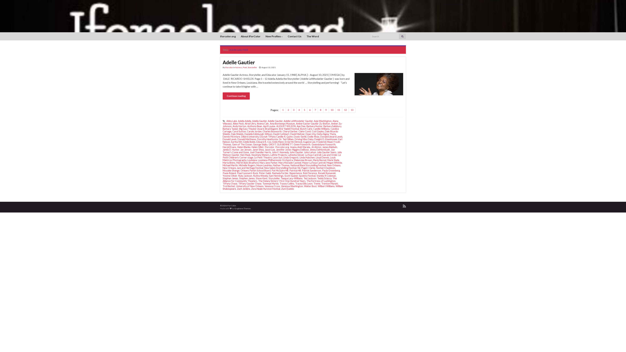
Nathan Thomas (281, 165)
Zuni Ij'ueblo (287, 188)
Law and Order (329, 155)
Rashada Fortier (280, 173)
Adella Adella (244, 121)
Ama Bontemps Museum (282, 123)
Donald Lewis (230, 139)
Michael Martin (230, 165)
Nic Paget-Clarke (306, 168)
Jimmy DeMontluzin (320, 149)
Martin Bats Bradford (247, 162)
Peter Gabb (265, 173)
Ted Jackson (310, 178)
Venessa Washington (292, 186)
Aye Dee (301, 126)
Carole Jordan (254, 131)
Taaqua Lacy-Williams (292, 178)
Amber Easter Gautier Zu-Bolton (313, 123)
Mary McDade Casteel (289, 162)
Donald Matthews (247, 139)
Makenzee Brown (303, 160)
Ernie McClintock (293, 141)
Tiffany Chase (230, 183)
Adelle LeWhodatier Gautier (298, 121)
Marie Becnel (319, 160)
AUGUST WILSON (286, 126)
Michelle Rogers (247, 165)
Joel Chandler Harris (260, 152)
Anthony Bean (254, 126)
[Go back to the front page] (313, 16)
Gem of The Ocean (242, 144)
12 (345, 110)
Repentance (295, 173)
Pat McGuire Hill (280, 170)
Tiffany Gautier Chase (249, 183)
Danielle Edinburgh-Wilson (258, 134)
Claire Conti (304, 131)
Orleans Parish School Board (256, 170)
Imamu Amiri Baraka (300, 147)
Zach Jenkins (243, 188)
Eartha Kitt (236, 141)
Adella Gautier (259, 121)
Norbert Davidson (325, 168)
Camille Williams (321, 128)
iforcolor (229, 67)
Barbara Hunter (314, 126)
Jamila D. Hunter (231, 149)
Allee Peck (238, 123)
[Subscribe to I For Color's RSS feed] (404, 205)
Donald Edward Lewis (331, 136)
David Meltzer (297, 134)
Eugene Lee (309, 141)
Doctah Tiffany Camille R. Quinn (276, 136)
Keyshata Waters (260, 155)
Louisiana (252, 160)
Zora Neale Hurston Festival (265, 188)
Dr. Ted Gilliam (286, 139)
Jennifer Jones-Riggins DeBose (292, 149)
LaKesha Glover (296, 155)
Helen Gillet (258, 147)
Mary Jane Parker (268, 162)
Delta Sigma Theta (326, 134)
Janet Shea (258, 149)
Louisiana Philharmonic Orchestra (275, 160)
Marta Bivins (229, 162)
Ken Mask (245, 155)
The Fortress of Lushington (320, 181)
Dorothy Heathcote (267, 139)
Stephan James (230, 178)
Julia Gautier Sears (326, 152)
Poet (245, 67)
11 (338, 110)
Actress (238, 67)
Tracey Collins (287, 183)
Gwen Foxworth (302, 144)
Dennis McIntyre (231, 136)
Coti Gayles (318, 131)
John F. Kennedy (280, 152)
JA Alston (316, 147)
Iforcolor (269, 147)
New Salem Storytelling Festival (280, 168)
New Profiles (273, 36)
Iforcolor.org (228, 36)
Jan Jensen (246, 149)
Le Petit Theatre (263, 157)
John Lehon (310, 152)
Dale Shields (237, 134)
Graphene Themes (242, 208)
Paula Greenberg (331, 170)
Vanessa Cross (272, 186)
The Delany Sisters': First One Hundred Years (282, 181)
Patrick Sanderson (311, 170)
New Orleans (334, 165)
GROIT (272, 144)
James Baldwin (329, 147)
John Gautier (296, 152)
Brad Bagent (271, 128)
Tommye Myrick (270, 183)
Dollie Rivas (313, 136)
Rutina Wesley (260, 175)
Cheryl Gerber (290, 131)
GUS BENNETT (285, 144)
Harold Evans (229, 147)
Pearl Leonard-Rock (247, 173)
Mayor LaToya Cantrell (314, 162)
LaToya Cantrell (313, 155)
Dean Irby (311, 134)
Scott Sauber (291, 175)
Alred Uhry (250, 123)
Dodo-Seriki (300, 136)
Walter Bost (310, 186)
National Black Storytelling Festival (308, 165)
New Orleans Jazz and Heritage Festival (243, 168)
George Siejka (260, 144)
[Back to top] (619, 345)
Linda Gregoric (291, 157)
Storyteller (252, 67)
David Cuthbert (281, 134)
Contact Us (294, 36)
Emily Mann (278, 141)
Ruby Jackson (245, 175)
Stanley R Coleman (326, 175)
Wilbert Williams (326, 186)
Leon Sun (277, 157)
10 (332, 110)
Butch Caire (306, 128)
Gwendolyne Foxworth (323, 144)
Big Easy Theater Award (251, 128)
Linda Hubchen (307, 157)
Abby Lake (231, 121)
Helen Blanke (244, 147)
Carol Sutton (239, 131)
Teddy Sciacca (324, 178)
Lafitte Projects (278, 155)
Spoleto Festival (307, 175)
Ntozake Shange (231, 170)
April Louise (269, 126)
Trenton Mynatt (329, 183)
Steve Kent (262, 178)
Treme (316, 183)
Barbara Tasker (230, 128)
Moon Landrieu (264, 165)
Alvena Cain (263, 123)
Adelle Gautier (239, 62)
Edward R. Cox (263, 141)
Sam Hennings (276, 175)
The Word (312, 36)
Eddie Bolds (249, 141)
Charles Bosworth (272, 131)
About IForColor (251, 36)
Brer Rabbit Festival (289, 128)
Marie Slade (333, 160)
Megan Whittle (334, 162)
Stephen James (247, 178)
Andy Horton (239, 126)
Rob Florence (310, 173)
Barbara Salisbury (332, 126)
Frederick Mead (324, 141)
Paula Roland (229, 173)
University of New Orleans (250, 186)
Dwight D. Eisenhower (325, 139)
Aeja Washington (323, 121)
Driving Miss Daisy (304, 139)
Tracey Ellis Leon (304, 183)
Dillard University (250, 136)
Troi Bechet (229, 186)
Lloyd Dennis (322, 157)
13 (352, 110)
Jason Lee (270, 149)
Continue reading (236, 96)
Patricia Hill (295, 170)
